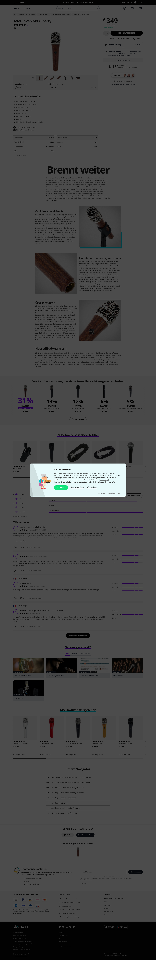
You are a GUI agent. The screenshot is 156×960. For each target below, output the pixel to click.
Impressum (101, 493)
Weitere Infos (92, 487)
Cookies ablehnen (77, 487)
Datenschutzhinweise (114, 493)
